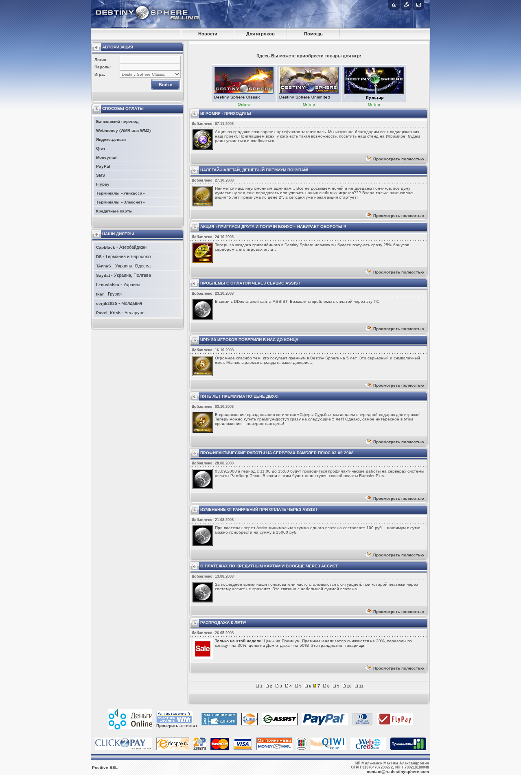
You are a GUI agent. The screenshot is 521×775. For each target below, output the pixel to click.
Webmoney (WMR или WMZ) (123, 130)
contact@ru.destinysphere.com (398, 771)
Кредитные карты (114, 211)
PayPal (103, 166)
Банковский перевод (117, 121)
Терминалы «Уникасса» (120, 193)
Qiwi (100, 148)
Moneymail (107, 157)
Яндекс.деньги (111, 139)
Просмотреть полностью (398, 159)
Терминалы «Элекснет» (120, 202)
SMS (100, 175)
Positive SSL (105, 767)
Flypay (102, 184)
